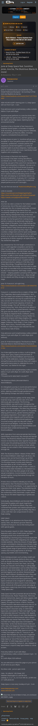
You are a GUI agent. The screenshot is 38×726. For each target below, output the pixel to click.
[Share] (33, 86)
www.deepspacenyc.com (9, 688)
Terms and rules (14, 718)
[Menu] (2, 2)
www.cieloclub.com (8, 690)
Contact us (4, 718)
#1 (36, 86)
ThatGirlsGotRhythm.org (27, 187)
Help (31, 718)
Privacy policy (24, 718)
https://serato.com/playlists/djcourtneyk (15, 197)
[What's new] (36, 2)
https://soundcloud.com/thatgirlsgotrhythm (16, 193)
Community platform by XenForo (17, 724)
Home (3, 720)
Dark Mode (6, 716)
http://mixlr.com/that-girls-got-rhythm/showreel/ (18, 195)
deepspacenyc (7, 75)
